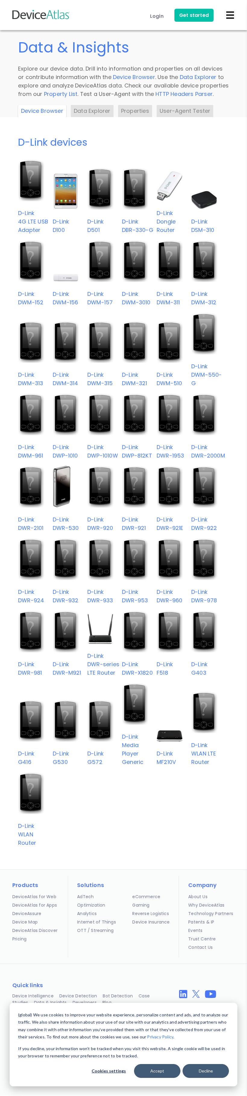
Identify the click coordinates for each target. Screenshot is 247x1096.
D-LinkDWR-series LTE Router (103, 664)
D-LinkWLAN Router (27, 834)
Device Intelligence (33, 996)
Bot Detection (118, 996)
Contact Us (200, 947)
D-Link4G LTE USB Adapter (33, 221)
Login (157, 16)
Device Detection (78, 996)
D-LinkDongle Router (166, 221)
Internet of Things (96, 922)
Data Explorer (198, 77)
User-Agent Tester (185, 111)
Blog (106, 1002)
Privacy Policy (160, 1036)
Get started (194, 15)
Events (195, 930)
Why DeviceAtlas (206, 905)
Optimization (91, 905)
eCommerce (146, 897)
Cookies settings (109, 1070)
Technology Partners (210, 914)
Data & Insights (50, 1002)
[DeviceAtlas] (41, 18)
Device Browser (134, 77)
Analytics (87, 914)
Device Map (25, 922)
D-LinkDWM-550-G (206, 375)
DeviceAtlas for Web (34, 897)
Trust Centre (202, 939)
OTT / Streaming (95, 930)
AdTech (85, 897)
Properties (135, 111)
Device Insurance (151, 922)
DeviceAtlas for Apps (34, 905)
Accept (157, 1070)
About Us (198, 897)
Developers (85, 1002)
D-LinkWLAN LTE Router (203, 753)
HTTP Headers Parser (184, 94)
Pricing (19, 939)
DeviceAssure (26, 914)
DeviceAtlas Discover (35, 930)
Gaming (140, 905)
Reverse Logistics (150, 914)
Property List (61, 94)
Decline (206, 1070)
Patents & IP (201, 922)
